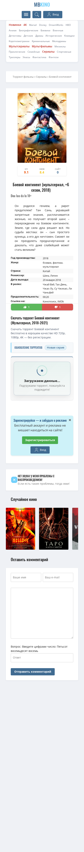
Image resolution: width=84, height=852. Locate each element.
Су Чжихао (60, 288)
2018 (45, 258)
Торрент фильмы (23, 76)
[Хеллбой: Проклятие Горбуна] (20, 548)
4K (25, 25)
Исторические (54, 35)
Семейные (34, 51)
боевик (47, 262)
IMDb (60, 301)
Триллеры (14, 57)
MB (42, 4)
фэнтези (58, 262)
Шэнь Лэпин (50, 275)
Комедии (69, 35)
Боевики (45, 30)
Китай (46, 271)
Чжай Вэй (48, 284)
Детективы (15, 35)
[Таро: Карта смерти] (53, 548)
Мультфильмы (42, 46)
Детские (28, 35)
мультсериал (51, 266)
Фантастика (39, 57)
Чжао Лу (48, 288)
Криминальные (41, 41)
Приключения (17, 51)
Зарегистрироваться (40, 440)
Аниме (13, 30)
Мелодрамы (59, 41)
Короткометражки (19, 41)
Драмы (39, 35)
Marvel (33, 25)
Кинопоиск (49, 301)
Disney (42, 25)
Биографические (28, 30)
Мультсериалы (19, 46)
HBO (68, 25)
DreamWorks (56, 25)
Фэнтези (54, 57)
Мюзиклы (60, 46)
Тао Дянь (61, 284)
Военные (58, 30)
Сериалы (48, 51)
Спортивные (64, 51)
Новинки (15, 25)
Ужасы (26, 57)
